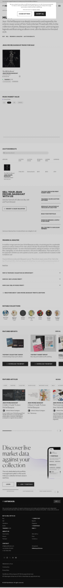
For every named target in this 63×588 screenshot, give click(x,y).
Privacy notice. (36, 9)
